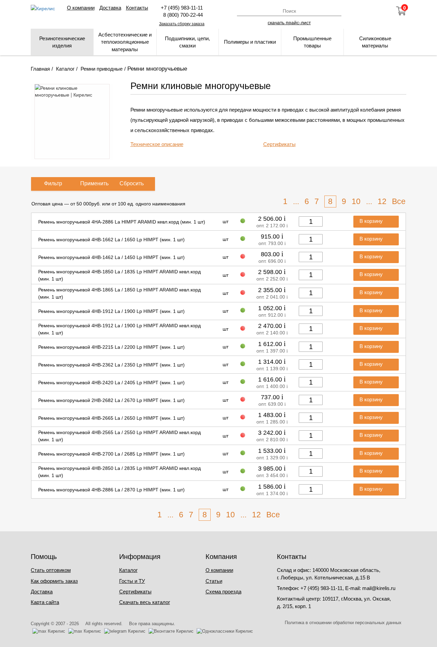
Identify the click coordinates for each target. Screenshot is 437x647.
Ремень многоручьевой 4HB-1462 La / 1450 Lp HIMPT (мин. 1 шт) (111, 257)
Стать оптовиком (51, 570)
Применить (94, 183)
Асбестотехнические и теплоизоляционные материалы (125, 42)
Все (399, 201)
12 (382, 201)
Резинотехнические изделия (62, 41)
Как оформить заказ (54, 581)
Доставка (110, 8)
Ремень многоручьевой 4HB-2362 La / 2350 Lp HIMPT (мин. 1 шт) (111, 365)
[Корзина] (401, 11)
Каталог (128, 570)
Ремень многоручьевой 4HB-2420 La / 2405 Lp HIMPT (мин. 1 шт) (111, 382)
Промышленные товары (312, 41)
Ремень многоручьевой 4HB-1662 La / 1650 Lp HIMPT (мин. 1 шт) (111, 239)
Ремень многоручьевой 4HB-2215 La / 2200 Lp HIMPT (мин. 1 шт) (111, 347)
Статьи (214, 581)
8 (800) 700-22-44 (181, 15)
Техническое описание (156, 144)
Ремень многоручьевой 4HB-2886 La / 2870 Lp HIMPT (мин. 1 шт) (111, 489)
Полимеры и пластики (250, 42)
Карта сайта (45, 602)
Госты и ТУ (132, 581)
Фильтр (53, 183)
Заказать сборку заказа (182, 23)
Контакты (137, 8)
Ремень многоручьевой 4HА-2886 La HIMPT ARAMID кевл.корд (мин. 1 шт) (121, 222)
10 (356, 201)
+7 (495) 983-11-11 (182, 8)
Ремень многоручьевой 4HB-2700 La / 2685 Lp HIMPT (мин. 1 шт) (111, 454)
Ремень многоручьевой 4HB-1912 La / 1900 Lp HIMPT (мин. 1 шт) (111, 311)
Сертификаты (279, 144)
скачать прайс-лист (289, 22)
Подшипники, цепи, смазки (187, 41)
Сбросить (131, 183)
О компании (81, 8)
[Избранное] (383, 11)
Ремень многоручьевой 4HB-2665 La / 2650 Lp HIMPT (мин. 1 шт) (111, 418)
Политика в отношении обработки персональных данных (343, 622)
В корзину (372, 221)
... (296, 201)
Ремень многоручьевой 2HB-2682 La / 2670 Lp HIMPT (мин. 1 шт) (111, 400)
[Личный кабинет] (364, 11)
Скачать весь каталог (144, 602)
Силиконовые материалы (375, 41)
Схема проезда (223, 591)
